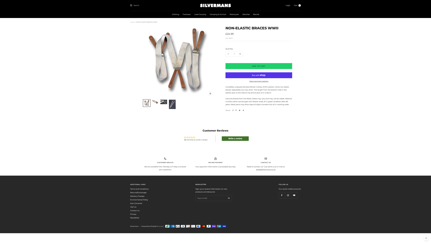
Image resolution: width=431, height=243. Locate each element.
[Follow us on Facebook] (282, 195)
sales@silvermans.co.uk (266, 170)
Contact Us (134, 210)
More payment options (258, 81)
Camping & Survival (218, 14)
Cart (297, 5)
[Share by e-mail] (243, 110)
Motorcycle (234, 14)
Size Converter (136, 203)
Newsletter (134, 218)
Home (132, 22)
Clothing (175, 14)
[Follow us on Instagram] (288, 195)
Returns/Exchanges (138, 192)
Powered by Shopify (149, 226)
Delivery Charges (137, 196)
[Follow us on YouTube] (294, 195)
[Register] (229, 198)
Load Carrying (200, 14)
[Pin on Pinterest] (236, 110)
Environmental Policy (139, 200)
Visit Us (133, 207)
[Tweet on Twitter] (240, 110)
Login (288, 5)
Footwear (187, 14)
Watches (246, 14)
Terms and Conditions (139, 189)
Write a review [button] (235, 138)
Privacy (133, 214)
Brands (256, 14)
